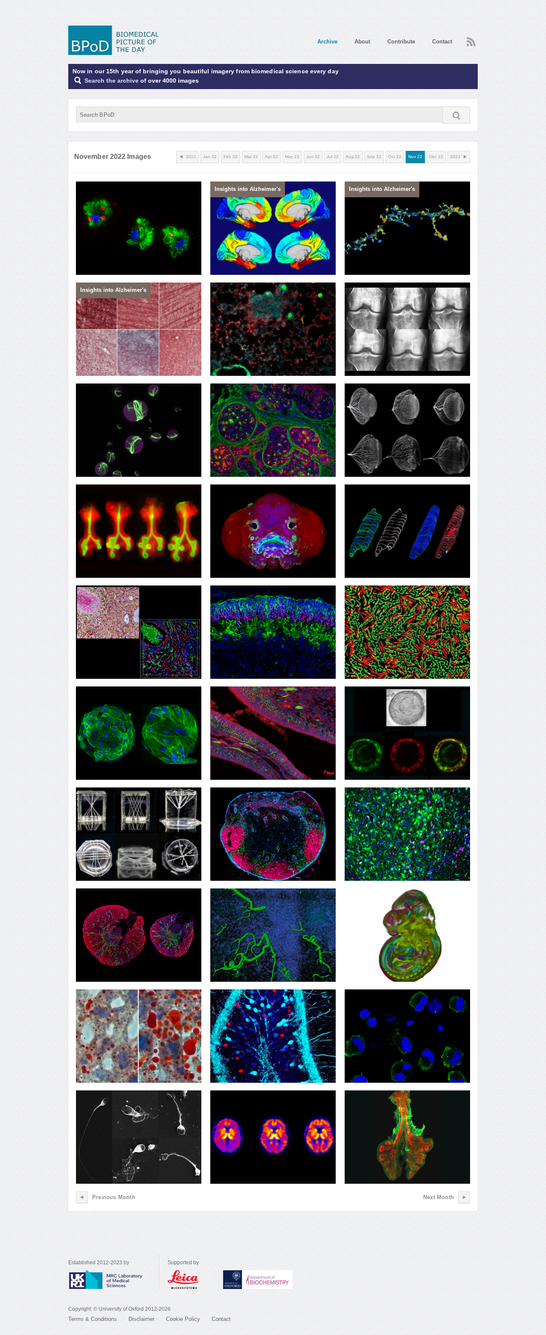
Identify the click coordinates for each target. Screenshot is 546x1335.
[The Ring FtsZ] (138, 430)
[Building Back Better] (138, 733)
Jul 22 (333, 156)
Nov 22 (415, 156)
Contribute (401, 41)
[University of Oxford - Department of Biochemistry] (273, 1279)
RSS (470, 39)
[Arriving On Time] (273, 632)
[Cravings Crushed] (138, 1036)
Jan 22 (210, 156)
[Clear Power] (407, 430)
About (362, 41)
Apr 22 (271, 156)
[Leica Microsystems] (191, 1279)
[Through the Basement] (273, 430)
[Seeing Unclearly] (407, 531)
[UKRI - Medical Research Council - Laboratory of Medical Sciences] (113, 1279)
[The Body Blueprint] (407, 935)
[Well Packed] (407, 1137)
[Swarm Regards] (407, 632)
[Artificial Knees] (407, 329)
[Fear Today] (273, 1036)
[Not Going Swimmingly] (138, 1137)
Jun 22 (313, 156)
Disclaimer (141, 1319)
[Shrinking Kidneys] (138, 935)
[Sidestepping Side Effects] (273, 329)
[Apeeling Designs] (138, 834)
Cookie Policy (183, 1319)
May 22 (292, 156)
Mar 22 (251, 156)
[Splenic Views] (138, 632)
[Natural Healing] (407, 834)
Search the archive (111, 81)
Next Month (438, 1197)
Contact (442, 41)
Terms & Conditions (92, 1319)
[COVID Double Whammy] (407, 1036)
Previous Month (113, 1197)
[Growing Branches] (138, 531)
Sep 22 (374, 156)
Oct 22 (394, 156)
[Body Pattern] (273, 531)
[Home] (116, 40)
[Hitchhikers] (273, 935)
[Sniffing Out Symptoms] (273, 733)
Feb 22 (231, 156)
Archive (327, 41)
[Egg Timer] (407, 733)
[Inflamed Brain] (273, 1137)
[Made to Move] (138, 228)
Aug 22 (353, 156)
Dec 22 (436, 156)
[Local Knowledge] (273, 834)
